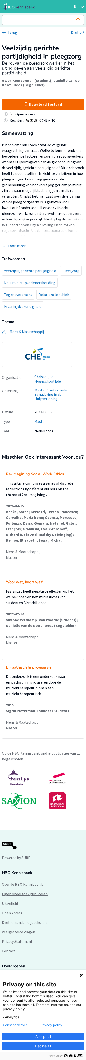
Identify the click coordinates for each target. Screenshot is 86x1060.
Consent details (15, 1025)
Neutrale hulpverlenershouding (29, 282)
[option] (37, 354)
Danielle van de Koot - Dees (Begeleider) (41, 82)
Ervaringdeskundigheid (22, 306)
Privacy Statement (17, 941)
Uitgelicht (10, 903)
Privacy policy (51, 1025)
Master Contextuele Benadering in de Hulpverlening (50, 394)
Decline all (43, 1046)
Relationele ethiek (53, 294)
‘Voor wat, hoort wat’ (24, 582)
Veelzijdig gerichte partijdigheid (30, 270)
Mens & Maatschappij (23, 551)
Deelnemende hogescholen (24, 922)
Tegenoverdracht (18, 294)
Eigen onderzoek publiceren (25, 893)
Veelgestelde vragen (18, 932)
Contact (8, 951)
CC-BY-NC (47, 120)
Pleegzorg (71, 270)
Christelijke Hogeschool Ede (47, 379)
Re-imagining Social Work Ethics (35, 474)
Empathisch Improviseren (28, 667)
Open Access (12, 912)
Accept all (43, 1037)
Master (40, 421)
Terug (12, 32)
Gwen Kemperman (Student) (26, 80)
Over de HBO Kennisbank (22, 884)
